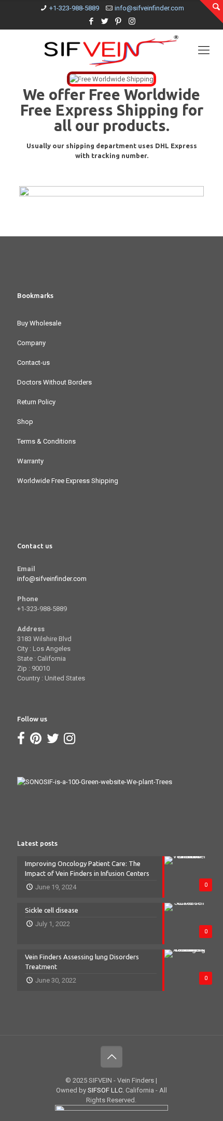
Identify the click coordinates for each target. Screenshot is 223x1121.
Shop (25, 421)
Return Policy (36, 402)
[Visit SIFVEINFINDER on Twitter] (53, 741)
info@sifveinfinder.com (149, 8)
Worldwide (162, 94)
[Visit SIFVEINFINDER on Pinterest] (35, 741)
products (134, 125)
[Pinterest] (118, 21)
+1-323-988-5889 (74, 8)
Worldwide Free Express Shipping (67, 481)
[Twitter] (105, 21)
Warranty (30, 461)
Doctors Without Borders (54, 382)
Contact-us (33, 362)
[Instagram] (132, 21)
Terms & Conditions (46, 441)
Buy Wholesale (39, 323)
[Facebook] (91, 21)
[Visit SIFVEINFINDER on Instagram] (69, 741)
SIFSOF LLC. (106, 1090)
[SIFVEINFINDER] (111, 50)
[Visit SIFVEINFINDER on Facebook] (21, 741)
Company (31, 343)
